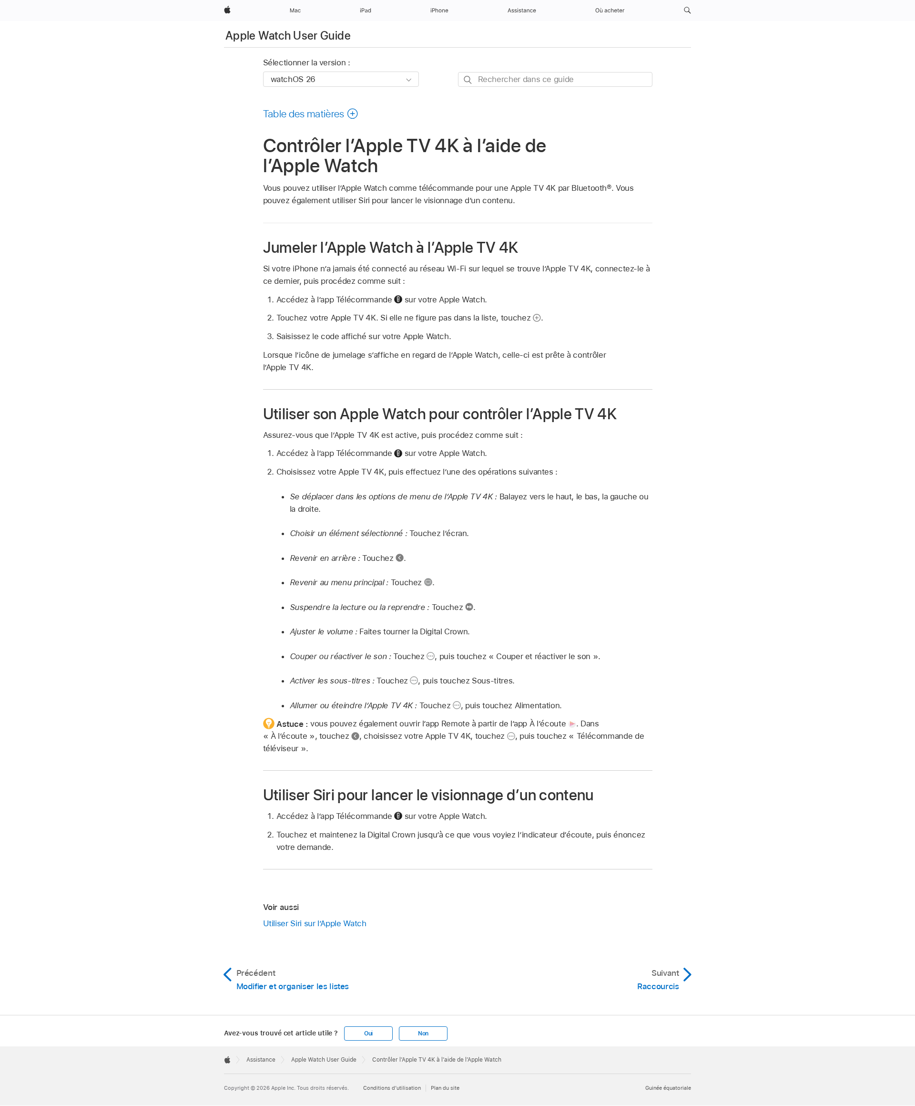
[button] (687, 10)
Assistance (260, 1059)
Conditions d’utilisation (392, 1088)
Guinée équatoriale (668, 1088)
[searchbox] (555, 79)
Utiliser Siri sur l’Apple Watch (314, 923)
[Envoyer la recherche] (468, 80)
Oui (368, 1033)
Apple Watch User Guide (288, 35)
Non (423, 1033)
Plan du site (445, 1088)
